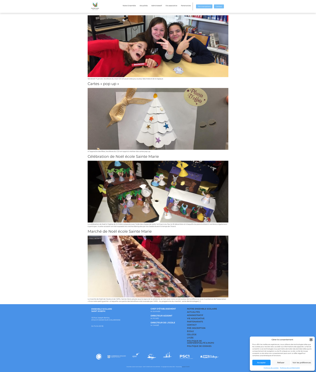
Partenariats (186, 6)
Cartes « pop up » (103, 83)
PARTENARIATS (195, 321)
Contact (219, 6)
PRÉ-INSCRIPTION (196, 328)
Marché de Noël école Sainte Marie (120, 231)
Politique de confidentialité (290, 368)
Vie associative (171, 6)
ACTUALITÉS (193, 312)
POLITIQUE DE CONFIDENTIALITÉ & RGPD (200, 342)
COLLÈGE (192, 334)
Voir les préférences (302, 362)
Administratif (156, 6)
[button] (311, 339)
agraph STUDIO (186, 366)
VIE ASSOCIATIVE (196, 318)
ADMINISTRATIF (195, 315)
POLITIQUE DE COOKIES (199, 346)
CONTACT (192, 325)
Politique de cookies (271, 368)
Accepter (261, 362)
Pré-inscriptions (204, 6)
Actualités (144, 6)
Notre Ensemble (129, 6)
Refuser (280, 362)
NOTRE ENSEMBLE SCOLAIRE (202, 309)
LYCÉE (190, 338)
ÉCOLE (190, 331)
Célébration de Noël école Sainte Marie (123, 156)
